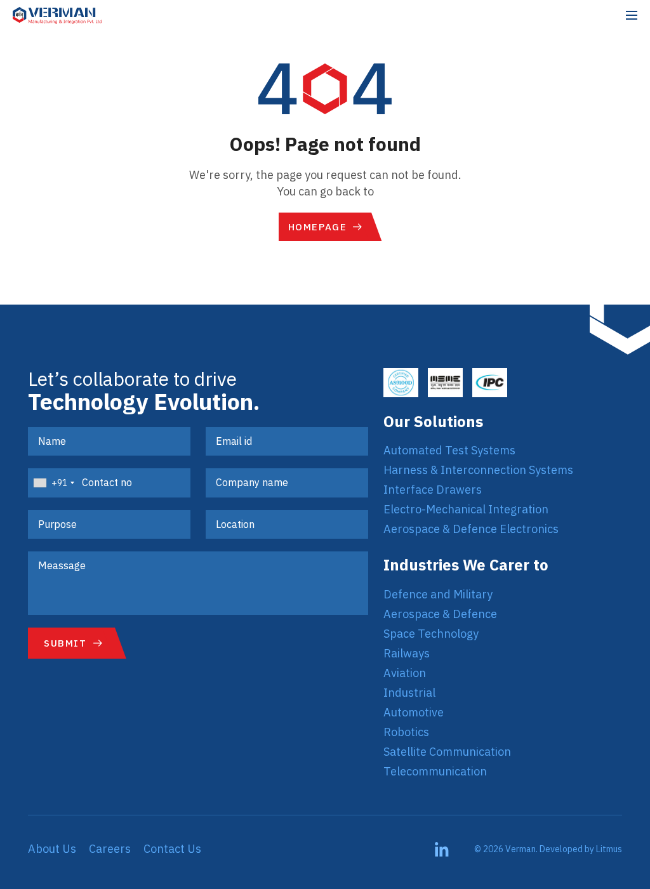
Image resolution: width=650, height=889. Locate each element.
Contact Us (172, 848)
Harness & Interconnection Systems (478, 470)
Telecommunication (435, 771)
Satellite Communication (447, 751)
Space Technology (431, 633)
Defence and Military (438, 594)
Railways (406, 653)
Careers (110, 848)
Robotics (406, 732)
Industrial (409, 692)
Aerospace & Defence (440, 614)
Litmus (609, 849)
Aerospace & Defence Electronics (471, 529)
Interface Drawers (432, 489)
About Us (52, 848)
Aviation (404, 673)
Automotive (413, 712)
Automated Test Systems (449, 450)
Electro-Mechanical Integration (465, 509)
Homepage (317, 227)
